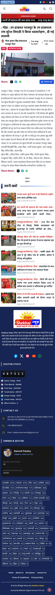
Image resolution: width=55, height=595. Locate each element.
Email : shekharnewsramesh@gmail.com (22, 432)
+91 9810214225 (14, 425)
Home (11, 572)
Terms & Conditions (20, 577)
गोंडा (3, 48)
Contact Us (42, 572)
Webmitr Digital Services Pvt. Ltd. (31, 590)
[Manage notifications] (49, 590)
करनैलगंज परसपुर (15, 48)
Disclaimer (30, 572)
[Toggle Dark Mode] (44, 8)
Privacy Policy (37, 577)
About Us (19, 572)
